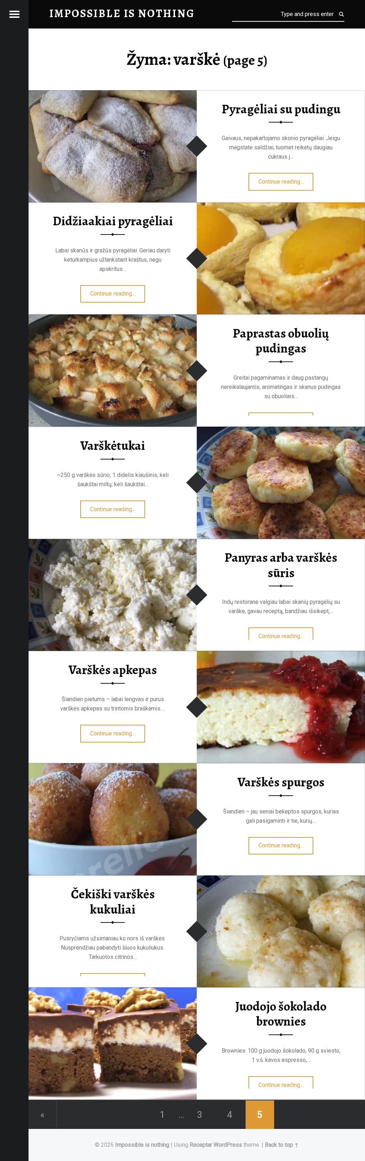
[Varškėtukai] (281, 431)
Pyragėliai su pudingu (281, 108)
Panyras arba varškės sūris (281, 565)
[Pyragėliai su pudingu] (113, 94)
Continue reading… (286, 179)
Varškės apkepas (112, 669)
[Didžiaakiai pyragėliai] (281, 207)
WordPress (228, 1144)
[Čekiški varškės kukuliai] (281, 880)
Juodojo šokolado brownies (281, 1014)
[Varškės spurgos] (113, 767)
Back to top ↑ (282, 1144)
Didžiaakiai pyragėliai (113, 221)
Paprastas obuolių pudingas (281, 341)
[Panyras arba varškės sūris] (113, 543)
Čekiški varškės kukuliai (113, 901)
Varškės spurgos (280, 782)
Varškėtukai (112, 445)
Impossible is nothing (142, 1144)
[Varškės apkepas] (281, 655)
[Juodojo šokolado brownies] (113, 991)
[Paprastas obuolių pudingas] (113, 318)
